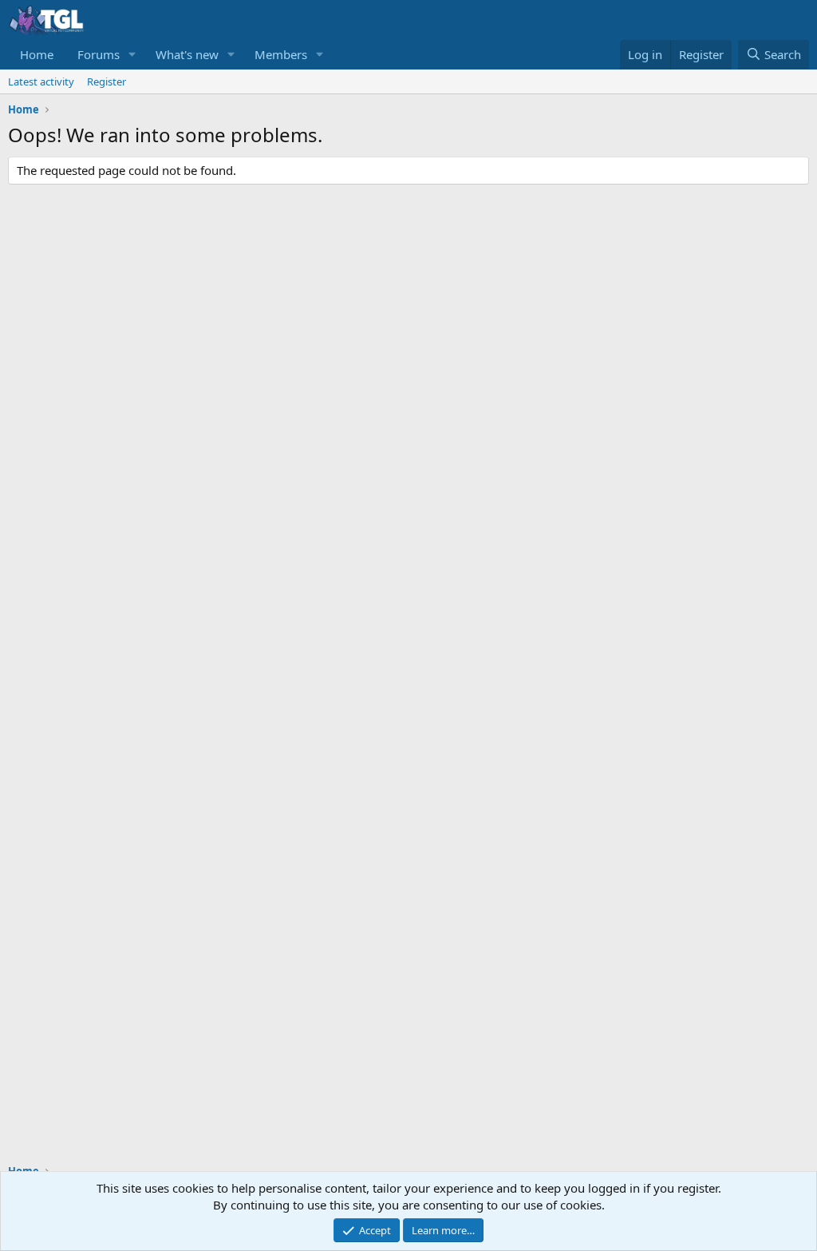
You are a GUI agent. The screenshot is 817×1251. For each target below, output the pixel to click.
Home (36, 54)
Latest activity (41, 81)
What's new (187, 54)
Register (106, 81)
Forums (98, 54)
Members (281, 54)
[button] (132, 55)
